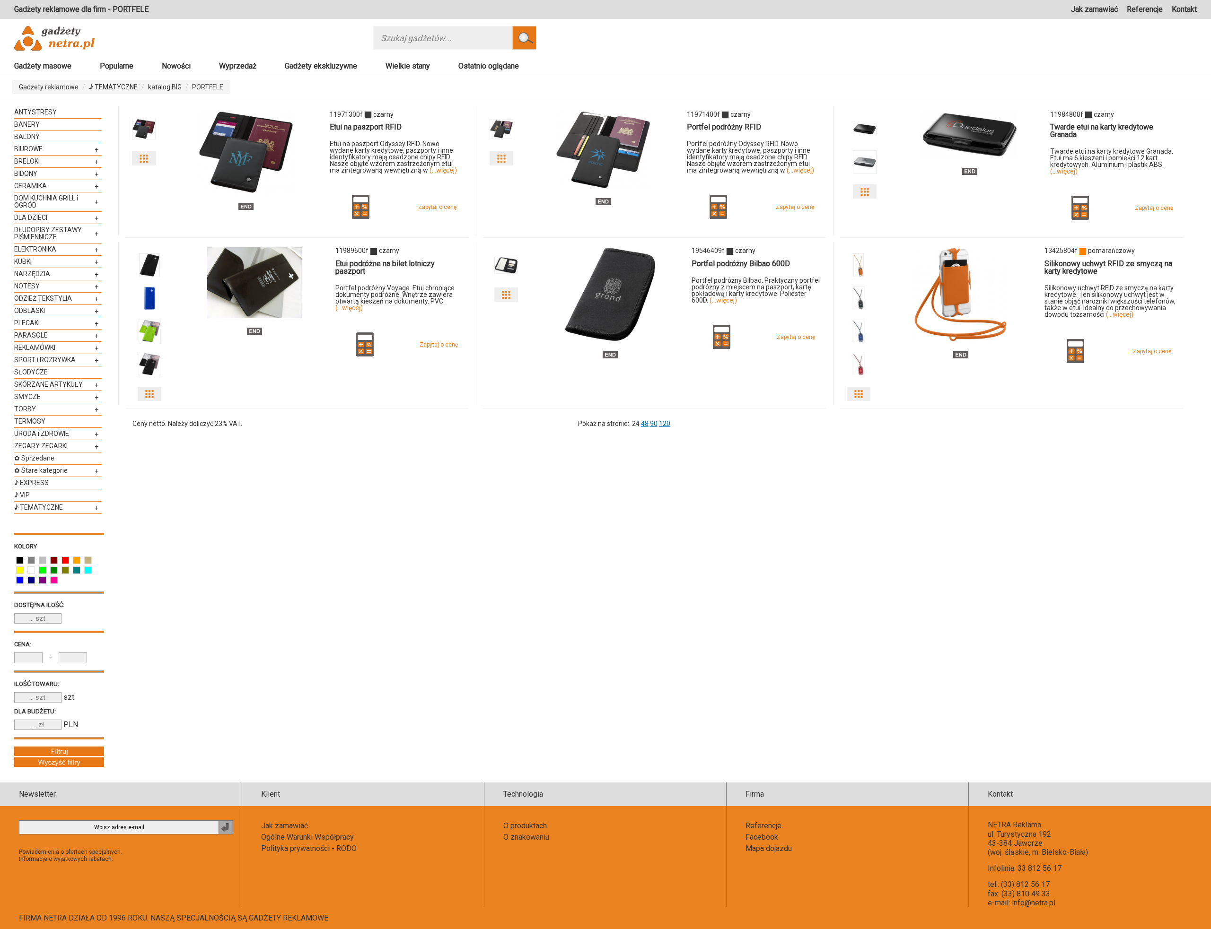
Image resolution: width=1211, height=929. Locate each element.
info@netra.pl (1033, 902)
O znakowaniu (526, 837)
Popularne (116, 65)
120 (664, 423)
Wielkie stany (408, 65)
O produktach (525, 825)
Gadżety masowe (42, 65)
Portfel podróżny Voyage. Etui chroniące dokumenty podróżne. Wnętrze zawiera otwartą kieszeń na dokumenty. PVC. (395, 298)
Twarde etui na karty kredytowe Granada (1101, 130)
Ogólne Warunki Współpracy (307, 837)
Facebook (762, 837)
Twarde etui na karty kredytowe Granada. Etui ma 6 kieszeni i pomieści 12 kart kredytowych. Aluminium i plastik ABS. (1111, 161)
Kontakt (1184, 9)
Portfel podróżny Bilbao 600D (741, 263)
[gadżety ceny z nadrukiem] (246, 152)
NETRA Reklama (1014, 824)
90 (654, 423)
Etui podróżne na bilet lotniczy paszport (385, 267)
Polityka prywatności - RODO (309, 848)
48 (645, 423)
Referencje (1145, 9)
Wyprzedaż (237, 65)
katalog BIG (165, 87)
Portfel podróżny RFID (724, 126)
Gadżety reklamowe (49, 87)
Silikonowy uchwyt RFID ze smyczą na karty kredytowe (1108, 267)
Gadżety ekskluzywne (321, 65)
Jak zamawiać (1094, 9)
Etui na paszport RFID (366, 126)
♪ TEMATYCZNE (113, 87)
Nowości (176, 65)
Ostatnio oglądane (488, 65)
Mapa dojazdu (769, 848)
